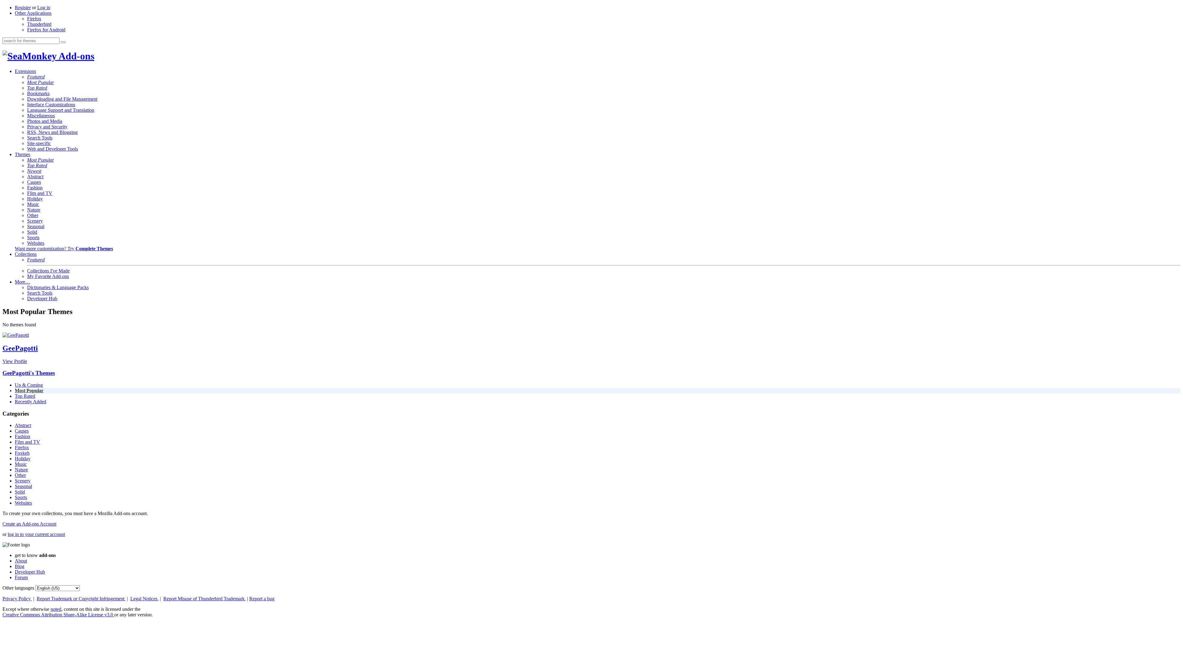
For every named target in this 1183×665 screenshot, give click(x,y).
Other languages (18, 587)
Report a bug (261, 598)
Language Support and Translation (60, 110)
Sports (33, 237)
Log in (43, 7)
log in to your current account (36, 534)
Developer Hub (42, 298)
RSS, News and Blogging (52, 132)
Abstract (35, 176)
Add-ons (75, 56)
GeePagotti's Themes (28, 373)
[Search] (63, 42)
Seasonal (35, 226)
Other (32, 215)
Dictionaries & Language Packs (58, 287)
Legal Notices (144, 598)
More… (22, 281)
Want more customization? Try (64, 248)
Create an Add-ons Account (29, 523)
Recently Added (30, 401)
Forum (21, 577)
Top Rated (37, 88)
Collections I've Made (48, 270)
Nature (33, 209)
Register (23, 7)
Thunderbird (39, 24)
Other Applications (33, 13)
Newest (34, 171)
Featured (36, 76)
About (21, 560)
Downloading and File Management (62, 99)
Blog (19, 566)
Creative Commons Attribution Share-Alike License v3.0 (58, 614)
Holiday (35, 198)
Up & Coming (29, 385)
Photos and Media (44, 121)
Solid (32, 232)
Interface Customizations (51, 104)
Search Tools (39, 137)
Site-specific (39, 143)
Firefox (34, 18)
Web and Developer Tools (52, 148)
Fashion (35, 187)
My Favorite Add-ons (48, 276)
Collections (26, 254)
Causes (34, 182)
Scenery (35, 221)
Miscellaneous (41, 115)
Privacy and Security (47, 126)
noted (56, 609)
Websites (35, 243)
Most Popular (40, 82)
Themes (22, 154)
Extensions (25, 71)
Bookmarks (38, 93)
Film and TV (39, 193)
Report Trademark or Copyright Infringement (81, 598)
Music (33, 204)
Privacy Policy (17, 598)
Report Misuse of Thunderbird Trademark (204, 598)
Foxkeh (22, 453)
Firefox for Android (46, 29)
